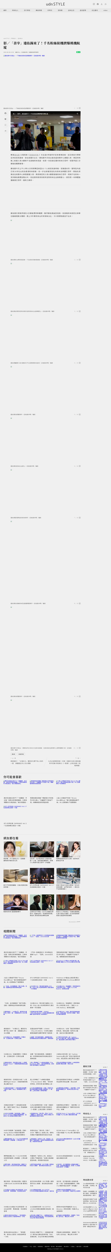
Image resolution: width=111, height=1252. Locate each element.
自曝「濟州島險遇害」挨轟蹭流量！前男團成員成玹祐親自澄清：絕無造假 (41, 1056)
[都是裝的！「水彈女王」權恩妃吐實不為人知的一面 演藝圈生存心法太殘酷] (15, 1019)
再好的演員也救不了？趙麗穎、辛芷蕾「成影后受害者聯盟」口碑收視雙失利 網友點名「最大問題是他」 (15, 801)
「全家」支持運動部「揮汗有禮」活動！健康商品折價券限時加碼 (15, 1004)
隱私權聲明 (59, 1246)
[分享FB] (5, 113)
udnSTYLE (6, 38)
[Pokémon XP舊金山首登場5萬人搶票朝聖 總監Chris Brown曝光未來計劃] (68, 968)
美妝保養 (39, 10)
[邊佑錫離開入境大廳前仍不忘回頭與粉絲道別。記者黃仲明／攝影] (46, 337)
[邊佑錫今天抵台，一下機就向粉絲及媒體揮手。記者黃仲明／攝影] (42, 80)
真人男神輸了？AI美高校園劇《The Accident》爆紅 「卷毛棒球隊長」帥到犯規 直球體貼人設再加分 (42, 1082)
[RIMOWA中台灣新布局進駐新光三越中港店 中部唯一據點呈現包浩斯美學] (103, 1224)
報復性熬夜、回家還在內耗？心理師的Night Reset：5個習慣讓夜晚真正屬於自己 (16, 1081)
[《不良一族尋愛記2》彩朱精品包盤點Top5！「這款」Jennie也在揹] (42, 943)
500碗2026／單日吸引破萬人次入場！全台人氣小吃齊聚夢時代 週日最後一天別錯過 (42, 1005)
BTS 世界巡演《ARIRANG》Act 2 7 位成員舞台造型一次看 (15, 824)
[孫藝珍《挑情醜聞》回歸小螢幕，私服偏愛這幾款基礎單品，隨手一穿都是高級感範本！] (103, 1193)
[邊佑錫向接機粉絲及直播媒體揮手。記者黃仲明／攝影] (46, 561)
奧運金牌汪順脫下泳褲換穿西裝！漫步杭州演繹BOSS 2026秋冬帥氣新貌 (90, 1202)
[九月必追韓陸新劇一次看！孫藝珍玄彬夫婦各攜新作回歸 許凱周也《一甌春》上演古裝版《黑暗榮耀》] (42, 1095)
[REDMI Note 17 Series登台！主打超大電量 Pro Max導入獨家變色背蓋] (68, 1121)
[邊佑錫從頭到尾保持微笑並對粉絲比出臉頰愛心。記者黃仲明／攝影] (46, 286)
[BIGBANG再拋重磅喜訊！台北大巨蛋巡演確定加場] (68, 1146)
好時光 (50, 10)
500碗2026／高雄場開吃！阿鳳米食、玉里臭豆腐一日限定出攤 (15, 1055)
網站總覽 (85, 1246)
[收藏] (5, 125)
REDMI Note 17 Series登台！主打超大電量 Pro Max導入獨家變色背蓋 (68, 1132)
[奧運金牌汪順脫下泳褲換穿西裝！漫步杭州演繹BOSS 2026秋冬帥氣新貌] (103, 1201)
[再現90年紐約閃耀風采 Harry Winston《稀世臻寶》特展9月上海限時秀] (68, 1197)
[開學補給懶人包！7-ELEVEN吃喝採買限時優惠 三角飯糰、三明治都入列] (15, 1146)
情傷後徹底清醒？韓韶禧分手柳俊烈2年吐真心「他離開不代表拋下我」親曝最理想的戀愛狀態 (41, 800)
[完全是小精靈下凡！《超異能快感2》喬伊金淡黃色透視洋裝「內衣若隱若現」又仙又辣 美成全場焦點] (42, 1223)
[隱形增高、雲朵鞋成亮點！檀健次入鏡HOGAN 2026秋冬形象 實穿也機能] (15, 1172)
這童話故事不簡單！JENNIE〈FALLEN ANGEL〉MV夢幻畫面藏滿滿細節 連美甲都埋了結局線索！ (41, 1032)
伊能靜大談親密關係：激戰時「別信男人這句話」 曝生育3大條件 (68, 1233)
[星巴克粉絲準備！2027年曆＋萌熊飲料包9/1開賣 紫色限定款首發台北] (42, 1172)
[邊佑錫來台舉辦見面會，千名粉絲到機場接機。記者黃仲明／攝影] (46, 239)
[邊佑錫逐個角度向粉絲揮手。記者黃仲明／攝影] (46, 492)
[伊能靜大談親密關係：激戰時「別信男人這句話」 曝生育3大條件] (68, 1223)
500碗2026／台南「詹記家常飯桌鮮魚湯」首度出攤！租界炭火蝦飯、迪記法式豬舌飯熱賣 (68, 1031)
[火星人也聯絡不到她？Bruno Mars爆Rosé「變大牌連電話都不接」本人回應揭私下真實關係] (68, 788)
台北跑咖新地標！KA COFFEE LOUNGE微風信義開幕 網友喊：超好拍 (42, 1209)
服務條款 (47, 1246)
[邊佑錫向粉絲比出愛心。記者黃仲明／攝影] (46, 440)
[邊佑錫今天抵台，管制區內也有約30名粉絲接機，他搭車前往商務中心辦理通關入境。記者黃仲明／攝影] (46, 722)
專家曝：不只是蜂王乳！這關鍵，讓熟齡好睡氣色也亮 (15, 859)
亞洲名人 (20, 38)
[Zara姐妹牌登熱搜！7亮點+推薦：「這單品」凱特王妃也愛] (103, 1185)
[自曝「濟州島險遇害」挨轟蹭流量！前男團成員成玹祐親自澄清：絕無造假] (42, 1044)
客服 (34, 1246)
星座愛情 (83, 10)
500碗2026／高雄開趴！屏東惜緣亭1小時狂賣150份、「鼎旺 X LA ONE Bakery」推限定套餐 (68, 1005)
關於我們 (79, 1246)
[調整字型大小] (5, 131)
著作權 (53, 1246)
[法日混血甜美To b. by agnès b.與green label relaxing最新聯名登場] (103, 1209)
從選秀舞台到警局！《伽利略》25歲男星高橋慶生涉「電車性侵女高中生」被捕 (68, 1107)
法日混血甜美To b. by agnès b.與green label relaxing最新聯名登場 (90, 1209)
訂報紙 (73, 1246)
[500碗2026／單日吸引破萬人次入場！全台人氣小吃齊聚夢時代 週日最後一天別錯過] (42, 993)
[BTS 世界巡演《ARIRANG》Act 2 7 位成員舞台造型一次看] (15, 814)
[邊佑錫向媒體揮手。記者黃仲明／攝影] (46, 389)
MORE (105, 1067)
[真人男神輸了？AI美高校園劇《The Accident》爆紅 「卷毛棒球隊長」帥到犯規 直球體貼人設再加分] (42, 1070)
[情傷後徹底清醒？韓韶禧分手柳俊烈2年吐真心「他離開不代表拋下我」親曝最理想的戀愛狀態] (42, 788)
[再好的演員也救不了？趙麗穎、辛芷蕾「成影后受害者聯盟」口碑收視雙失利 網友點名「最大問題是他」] (15, 788)
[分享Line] (5, 119)
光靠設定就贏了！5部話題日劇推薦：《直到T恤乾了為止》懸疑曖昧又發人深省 (15, 1107)
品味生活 (71, 10)
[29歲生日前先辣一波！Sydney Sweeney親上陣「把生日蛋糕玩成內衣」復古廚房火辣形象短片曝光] (68, 1044)
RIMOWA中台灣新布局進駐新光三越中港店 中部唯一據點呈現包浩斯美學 (90, 1225)
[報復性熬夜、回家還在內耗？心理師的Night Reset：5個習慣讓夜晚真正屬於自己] (15, 1070)
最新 (5, 10)
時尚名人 (15, 10)
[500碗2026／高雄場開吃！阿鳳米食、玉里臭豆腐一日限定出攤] (15, 1044)
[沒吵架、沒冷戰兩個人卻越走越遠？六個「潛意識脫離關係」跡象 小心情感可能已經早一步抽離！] (68, 1172)
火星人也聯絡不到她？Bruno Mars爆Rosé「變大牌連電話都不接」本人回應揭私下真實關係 (67, 800)
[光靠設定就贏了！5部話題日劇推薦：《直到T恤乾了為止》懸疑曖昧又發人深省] (15, 1095)
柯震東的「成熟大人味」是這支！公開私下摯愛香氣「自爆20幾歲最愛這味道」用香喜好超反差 (42, 1158)
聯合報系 (66, 1246)
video (105, 10)
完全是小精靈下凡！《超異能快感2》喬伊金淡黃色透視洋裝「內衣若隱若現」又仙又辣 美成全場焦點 (42, 1234)
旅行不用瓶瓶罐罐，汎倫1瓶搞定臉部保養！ (15, 886)
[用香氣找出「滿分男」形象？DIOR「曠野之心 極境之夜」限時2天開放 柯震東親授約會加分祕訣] (42, 1121)
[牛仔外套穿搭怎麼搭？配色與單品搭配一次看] (103, 1217)
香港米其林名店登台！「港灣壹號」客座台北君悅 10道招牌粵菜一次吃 (15, 1234)
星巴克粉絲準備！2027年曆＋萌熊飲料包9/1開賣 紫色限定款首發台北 (42, 1183)
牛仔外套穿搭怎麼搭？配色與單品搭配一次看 (90, 1216)
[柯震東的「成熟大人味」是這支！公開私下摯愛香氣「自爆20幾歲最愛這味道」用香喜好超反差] (42, 1146)
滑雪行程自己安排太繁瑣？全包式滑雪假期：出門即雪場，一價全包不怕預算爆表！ (67, 887)
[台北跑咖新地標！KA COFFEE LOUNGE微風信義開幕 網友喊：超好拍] (42, 1197)
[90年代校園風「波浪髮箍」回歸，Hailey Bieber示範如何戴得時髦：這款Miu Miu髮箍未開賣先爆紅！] (15, 1121)
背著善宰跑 (21, 754)
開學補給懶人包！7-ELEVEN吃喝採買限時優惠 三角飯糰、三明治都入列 (15, 1158)
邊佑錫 (13, 754)
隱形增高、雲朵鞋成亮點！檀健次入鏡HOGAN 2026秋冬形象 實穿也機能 (15, 1183)
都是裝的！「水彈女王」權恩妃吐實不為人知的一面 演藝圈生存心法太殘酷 (15, 1031)
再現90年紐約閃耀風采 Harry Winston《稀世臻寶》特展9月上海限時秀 (67, 1209)
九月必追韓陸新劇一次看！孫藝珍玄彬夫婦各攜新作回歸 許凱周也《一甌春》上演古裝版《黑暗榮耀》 (41, 1108)
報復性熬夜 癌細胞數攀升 (12, 912)
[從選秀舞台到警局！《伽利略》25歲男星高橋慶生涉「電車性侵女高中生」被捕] (68, 1095)
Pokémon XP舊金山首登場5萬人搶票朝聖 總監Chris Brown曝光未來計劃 (68, 980)
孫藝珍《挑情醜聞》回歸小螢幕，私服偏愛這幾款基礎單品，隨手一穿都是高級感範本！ (90, 1194)
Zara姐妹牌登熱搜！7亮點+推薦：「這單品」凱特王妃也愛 (90, 1185)
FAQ (31, 1246)
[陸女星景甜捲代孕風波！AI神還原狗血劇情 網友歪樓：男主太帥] (68, 1070)
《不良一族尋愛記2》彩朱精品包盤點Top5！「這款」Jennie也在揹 (41, 954)
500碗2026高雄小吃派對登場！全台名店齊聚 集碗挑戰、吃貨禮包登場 (15, 1209)
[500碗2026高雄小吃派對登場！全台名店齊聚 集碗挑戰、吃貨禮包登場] (15, 1197)
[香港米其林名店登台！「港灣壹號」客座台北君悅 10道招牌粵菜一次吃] (15, 1223)
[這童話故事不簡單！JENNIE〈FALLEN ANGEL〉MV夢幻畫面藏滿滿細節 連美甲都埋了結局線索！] (42, 1019)
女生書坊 (95, 10)
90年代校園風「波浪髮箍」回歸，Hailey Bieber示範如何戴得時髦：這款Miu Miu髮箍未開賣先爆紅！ (15, 1133)
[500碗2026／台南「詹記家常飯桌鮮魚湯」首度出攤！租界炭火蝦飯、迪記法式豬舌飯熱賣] (68, 1019)
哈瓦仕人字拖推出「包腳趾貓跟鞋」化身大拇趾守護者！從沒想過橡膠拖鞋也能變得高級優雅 (68, 913)
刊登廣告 (25, 1246)
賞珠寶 (60, 10)
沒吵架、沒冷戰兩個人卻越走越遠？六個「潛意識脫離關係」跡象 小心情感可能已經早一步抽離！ (41, 860)
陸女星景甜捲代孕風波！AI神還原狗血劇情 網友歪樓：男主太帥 (67, 1080)
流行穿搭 (27, 10)
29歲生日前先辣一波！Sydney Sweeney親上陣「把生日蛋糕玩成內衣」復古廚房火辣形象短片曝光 (68, 1056)
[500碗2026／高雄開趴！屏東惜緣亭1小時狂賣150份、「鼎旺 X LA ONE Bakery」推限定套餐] (68, 993)
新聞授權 (40, 1246)
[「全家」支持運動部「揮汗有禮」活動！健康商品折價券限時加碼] (15, 993)
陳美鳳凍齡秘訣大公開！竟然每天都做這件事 (67, 859)
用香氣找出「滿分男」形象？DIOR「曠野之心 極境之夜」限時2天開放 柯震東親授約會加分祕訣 (42, 1132)
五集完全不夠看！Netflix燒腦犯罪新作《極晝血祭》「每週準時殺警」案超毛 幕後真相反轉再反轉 (42, 913)
